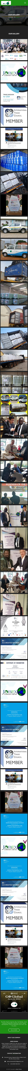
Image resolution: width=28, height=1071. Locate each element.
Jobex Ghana (18, 1069)
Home (11, 17)
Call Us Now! (14, 1030)
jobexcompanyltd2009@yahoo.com (15, 1061)
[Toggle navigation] (25, 3)
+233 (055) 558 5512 (15, 1063)
